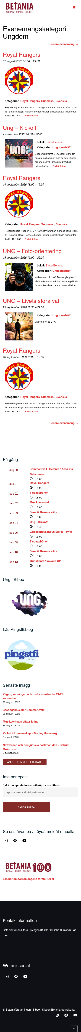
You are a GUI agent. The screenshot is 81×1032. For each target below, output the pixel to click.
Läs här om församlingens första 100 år (28, 879)
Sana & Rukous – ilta (43, 512)
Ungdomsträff (61, 147)
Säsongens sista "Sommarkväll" (24, 710)
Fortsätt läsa (31, 115)
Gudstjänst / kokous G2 (45, 561)
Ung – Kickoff (39, 522)
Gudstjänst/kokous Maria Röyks (51, 532)
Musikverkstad (39, 502)
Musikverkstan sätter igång (20, 721)
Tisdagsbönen (39, 492)
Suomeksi (47, 101)
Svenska (61, 101)
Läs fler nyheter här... (24, 762)
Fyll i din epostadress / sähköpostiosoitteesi (31, 785)
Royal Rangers (30, 101)
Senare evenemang (64, 44)
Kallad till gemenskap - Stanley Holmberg (30, 733)
